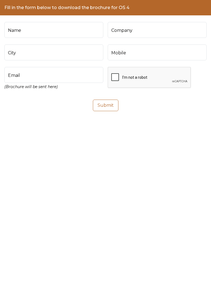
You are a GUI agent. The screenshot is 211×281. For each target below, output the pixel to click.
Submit (106, 105)
